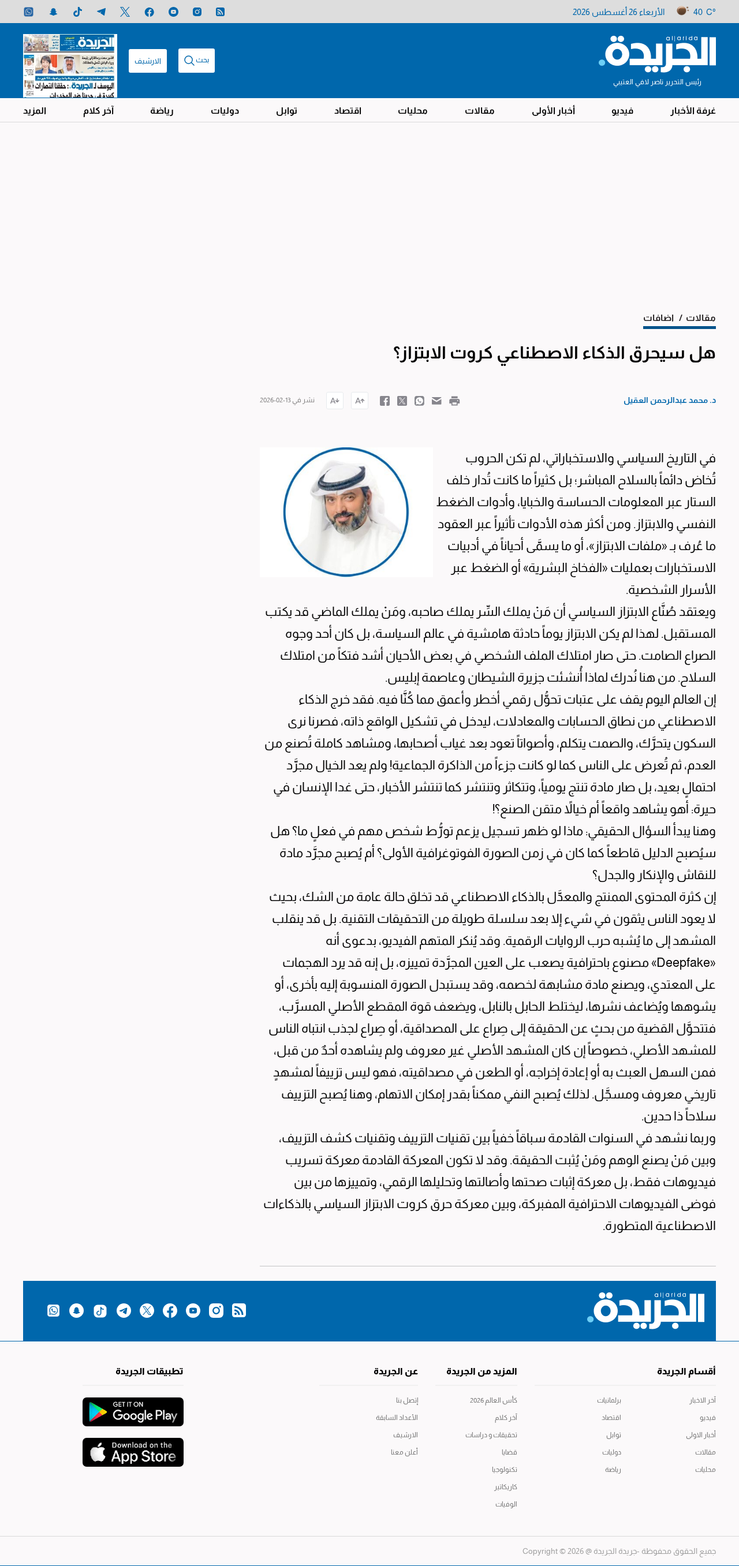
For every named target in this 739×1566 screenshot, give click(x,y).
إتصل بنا (407, 1400)
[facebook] (149, 11)
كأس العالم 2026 (493, 1400)
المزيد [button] (34, 110)
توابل (286, 110)
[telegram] (101, 11)
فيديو (622, 110)
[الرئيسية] (657, 53)
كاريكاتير (505, 1487)
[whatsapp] (28, 11)
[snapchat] (53, 11)
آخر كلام (98, 110)
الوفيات (506, 1504)
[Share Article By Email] (437, 400)
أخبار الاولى (701, 1435)
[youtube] (173, 11)
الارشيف (148, 61)
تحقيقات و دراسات (491, 1435)
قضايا (509, 1452)
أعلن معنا (404, 1452)
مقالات (480, 110)
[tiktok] (78, 11)
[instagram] (197, 11)
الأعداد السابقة (397, 1418)
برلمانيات (609, 1400)
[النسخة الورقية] (70, 61)
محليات (413, 110)
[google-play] (133, 1406)
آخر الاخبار (702, 1400)
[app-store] (133, 1446)
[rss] (220, 11)
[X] (125, 11)
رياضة (162, 110)
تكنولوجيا (504, 1470)
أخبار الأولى (553, 110)
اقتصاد (347, 110)
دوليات (225, 110)
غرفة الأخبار (693, 110)
